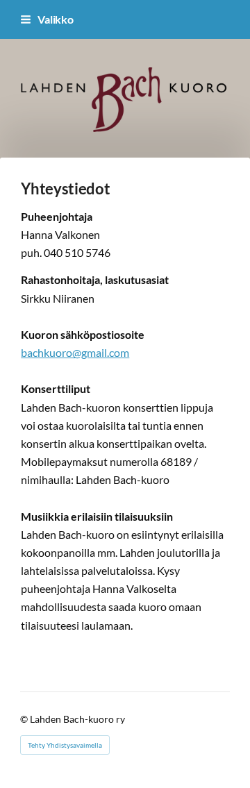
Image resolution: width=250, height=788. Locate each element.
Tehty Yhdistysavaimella (65, 745)
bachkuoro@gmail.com (75, 352)
